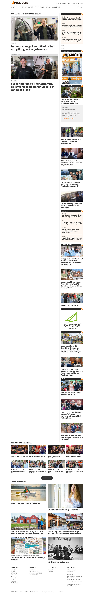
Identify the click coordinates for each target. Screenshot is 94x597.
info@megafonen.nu (75, 577)
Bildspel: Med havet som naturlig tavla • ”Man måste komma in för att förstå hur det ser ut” (27, 533)
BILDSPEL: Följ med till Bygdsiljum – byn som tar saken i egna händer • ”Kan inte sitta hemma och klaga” (71, 349)
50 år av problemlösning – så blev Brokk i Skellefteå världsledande (71, 141)
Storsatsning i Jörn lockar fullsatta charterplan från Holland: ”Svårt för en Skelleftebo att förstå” (65, 533)
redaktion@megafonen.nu (76, 576)
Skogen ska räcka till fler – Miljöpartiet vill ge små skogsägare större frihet (70, 101)
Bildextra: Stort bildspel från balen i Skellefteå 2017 (71, 394)
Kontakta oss (79, 3)
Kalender (13, 579)
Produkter (32, 570)
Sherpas (62, 591)
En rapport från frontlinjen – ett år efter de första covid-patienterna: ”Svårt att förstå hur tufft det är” (72, 262)
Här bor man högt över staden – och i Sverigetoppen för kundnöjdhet (71, 205)
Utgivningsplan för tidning (36, 573)
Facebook (51, 570)
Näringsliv (30, 7)
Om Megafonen (71, 3)
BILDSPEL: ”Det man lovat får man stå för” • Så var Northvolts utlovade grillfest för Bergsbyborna (71, 415)
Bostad (48, 7)
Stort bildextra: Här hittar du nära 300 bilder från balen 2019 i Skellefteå (72, 437)
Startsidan (13, 570)
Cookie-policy (49, 591)
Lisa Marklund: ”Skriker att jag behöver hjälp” (64, 510)
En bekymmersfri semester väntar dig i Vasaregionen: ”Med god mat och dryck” (70, 184)
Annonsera (58, 3)
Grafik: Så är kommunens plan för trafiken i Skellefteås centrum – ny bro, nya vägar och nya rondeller (28, 558)
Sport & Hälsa (40, 7)
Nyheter (13, 7)
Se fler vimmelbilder (47, 478)
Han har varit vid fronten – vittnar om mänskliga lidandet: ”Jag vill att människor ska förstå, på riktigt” (72, 372)
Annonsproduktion (34, 574)
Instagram (51, 571)
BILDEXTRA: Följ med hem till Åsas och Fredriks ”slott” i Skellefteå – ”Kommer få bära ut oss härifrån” (71, 285)
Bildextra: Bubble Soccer (69, 305)
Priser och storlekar (34, 571)
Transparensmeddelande (68, 118)
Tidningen (64, 3)
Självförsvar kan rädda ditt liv (58, 562)
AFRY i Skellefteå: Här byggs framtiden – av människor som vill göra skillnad (71, 163)
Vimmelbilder (56, 7)
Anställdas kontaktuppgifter (73, 579)
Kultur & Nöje (21, 7)
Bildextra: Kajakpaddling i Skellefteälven (25, 503)
